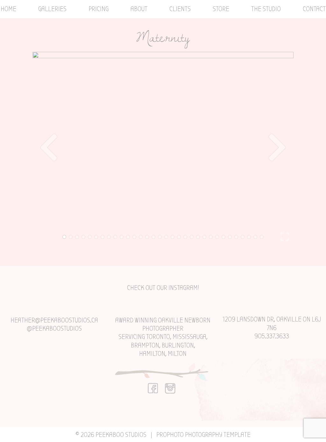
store (221, 9)
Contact (314, 9)
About (139, 9)
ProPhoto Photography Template (203, 435)
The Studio (266, 9)
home (8, 9)
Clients (180, 9)
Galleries (52, 9)
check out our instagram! (163, 288)
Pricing (99, 9)
